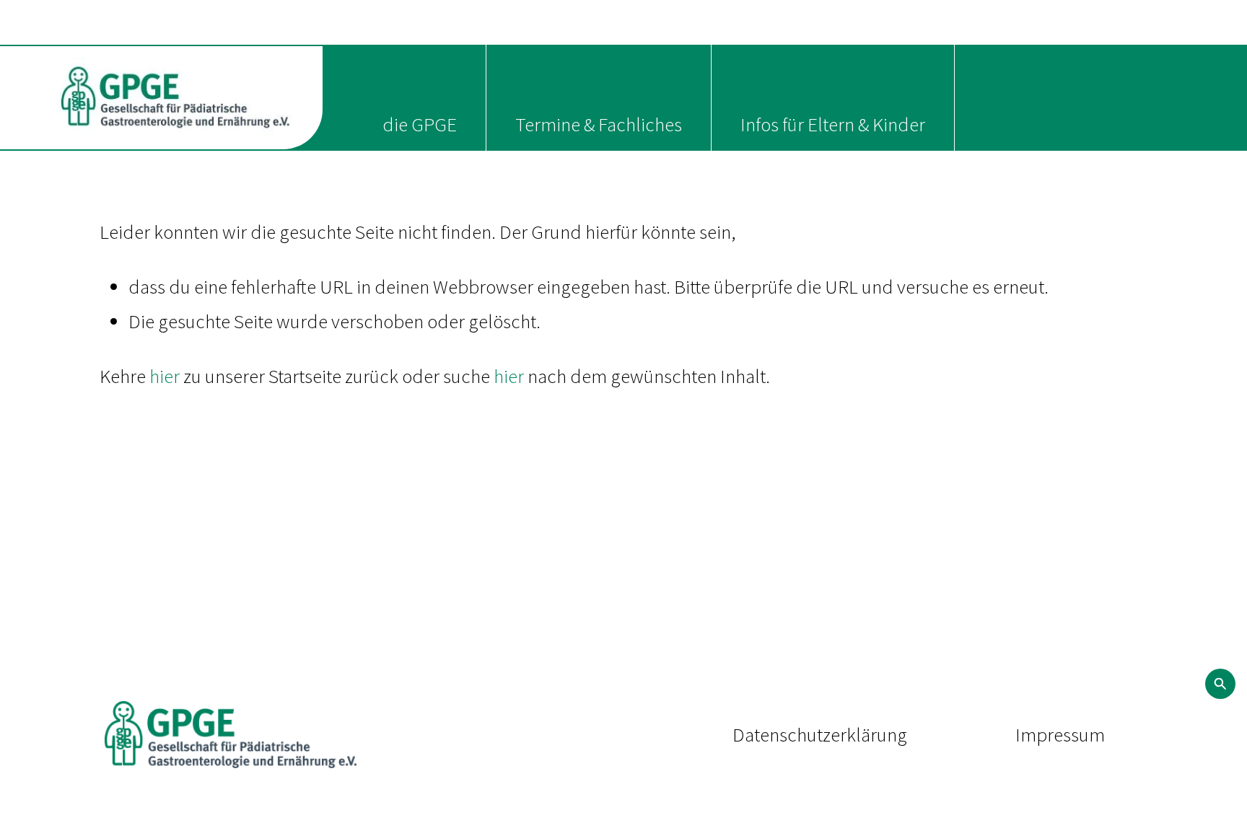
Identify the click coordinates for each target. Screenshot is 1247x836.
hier (164, 376)
